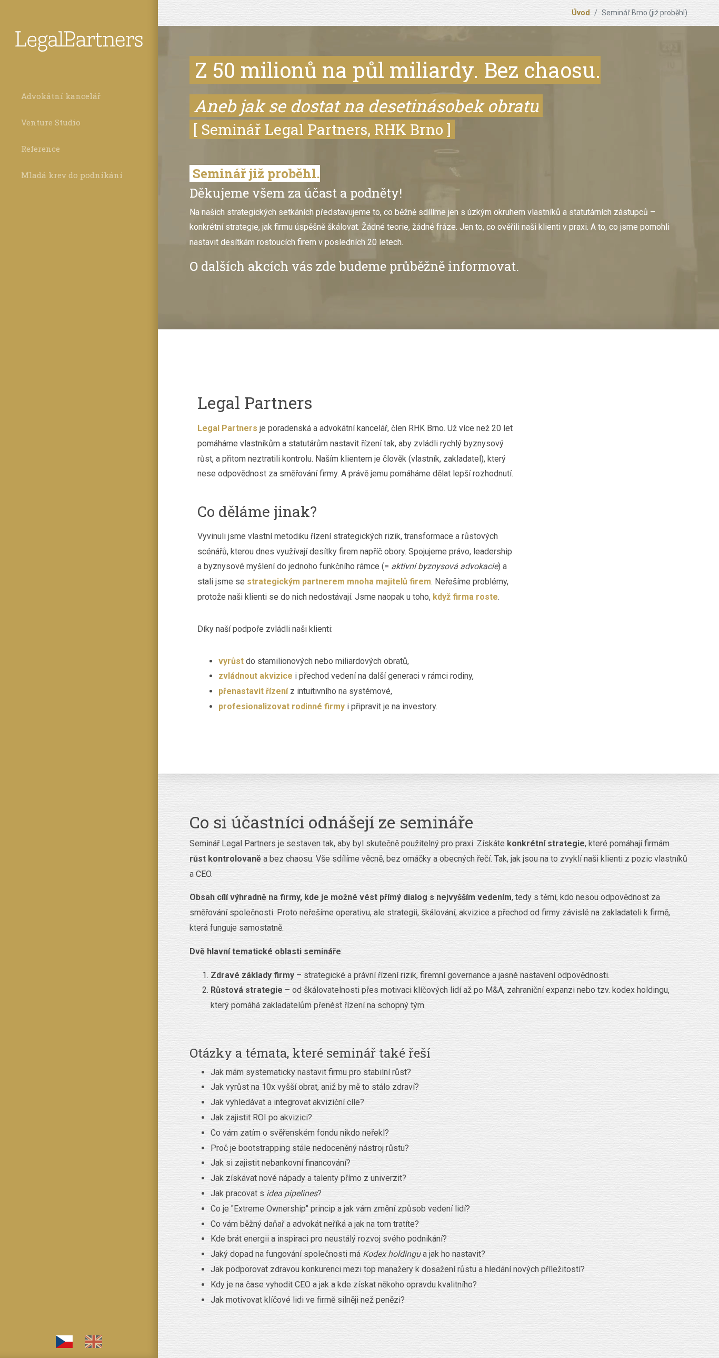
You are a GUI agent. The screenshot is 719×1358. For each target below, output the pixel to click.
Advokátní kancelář (61, 96)
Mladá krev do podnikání (72, 175)
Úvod (581, 12)
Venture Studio (51, 122)
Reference (40, 148)
